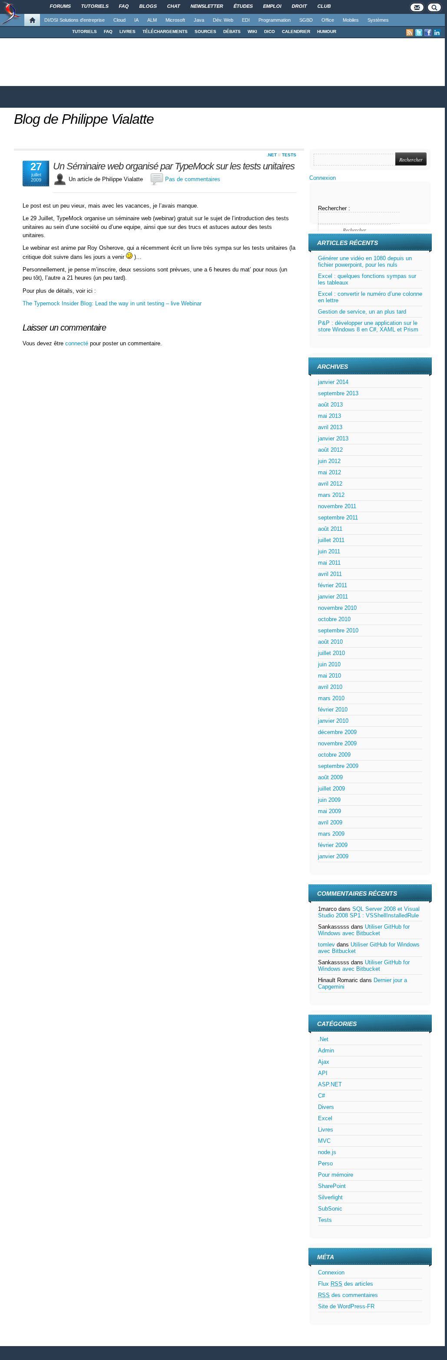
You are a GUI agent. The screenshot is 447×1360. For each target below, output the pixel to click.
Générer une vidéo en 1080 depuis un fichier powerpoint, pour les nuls (365, 261)
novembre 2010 (337, 608)
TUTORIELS (84, 31)
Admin (326, 1050)
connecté (77, 343)
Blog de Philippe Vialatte (84, 119)
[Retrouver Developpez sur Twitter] (418, 32)
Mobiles (351, 20)
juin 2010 (329, 664)
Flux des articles (345, 1284)
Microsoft (175, 20)
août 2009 (330, 777)
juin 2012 (329, 461)
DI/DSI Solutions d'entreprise (74, 20)
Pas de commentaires (192, 179)
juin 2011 (329, 551)
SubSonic (330, 1208)
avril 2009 (330, 822)
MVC (324, 1141)
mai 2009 (329, 811)
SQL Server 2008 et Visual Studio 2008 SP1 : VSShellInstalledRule (369, 912)
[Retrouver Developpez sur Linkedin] (437, 32)
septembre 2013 (338, 393)
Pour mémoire (335, 1174)
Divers (326, 1107)
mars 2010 (331, 698)
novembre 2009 (337, 743)
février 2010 (333, 709)
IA (136, 20)
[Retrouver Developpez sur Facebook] (427, 32)
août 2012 (330, 450)
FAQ (108, 31)
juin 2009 (329, 800)
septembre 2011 (338, 517)
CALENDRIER (296, 31)
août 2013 (330, 404)
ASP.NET (330, 1084)
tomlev (326, 944)
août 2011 (330, 529)
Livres (325, 1129)
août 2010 (330, 642)
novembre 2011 (337, 506)
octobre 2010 (334, 619)
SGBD (306, 20)
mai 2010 (329, 675)
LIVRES (127, 31)
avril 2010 (330, 687)
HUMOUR (326, 31)
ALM (152, 20)
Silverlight (330, 1197)
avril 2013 (330, 427)
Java (199, 20)
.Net (272, 154)
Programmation (274, 20)
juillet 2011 (331, 540)
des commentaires (348, 1295)
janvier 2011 (333, 596)
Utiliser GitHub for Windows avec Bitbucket (364, 929)
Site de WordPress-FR (346, 1306)
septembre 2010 (338, 630)
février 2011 (332, 585)
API (323, 1073)
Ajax (323, 1062)
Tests (289, 154)
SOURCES (205, 31)
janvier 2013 (333, 438)
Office (327, 20)
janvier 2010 (333, 721)
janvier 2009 (333, 856)
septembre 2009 (338, 766)
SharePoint (332, 1186)
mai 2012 (329, 472)
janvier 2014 (333, 382)
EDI (246, 20)
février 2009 (333, 845)
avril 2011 (330, 574)
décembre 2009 (337, 732)
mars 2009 (331, 834)
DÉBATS (232, 31)
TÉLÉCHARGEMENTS (165, 31)
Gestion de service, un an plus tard (362, 311)
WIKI (252, 31)
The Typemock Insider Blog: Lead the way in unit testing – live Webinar (112, 303)
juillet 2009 (331, 788)
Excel (325, 1118)
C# (321, 1095)
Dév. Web (223, 20)
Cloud (119, 20)
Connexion (322, 178)
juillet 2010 (331, 653)
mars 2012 (331, 495)
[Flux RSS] (409, 32)
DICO (269, 31)
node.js (327, 1152)
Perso (325, 1163)
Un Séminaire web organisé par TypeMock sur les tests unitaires (174, 166)
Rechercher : (334, 208)
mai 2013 (329, 416)
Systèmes (378, 20)
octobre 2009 (334, 754)
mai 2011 (329, 562)
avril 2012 (330, 483)
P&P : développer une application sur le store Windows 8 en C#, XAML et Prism (368, 326)
